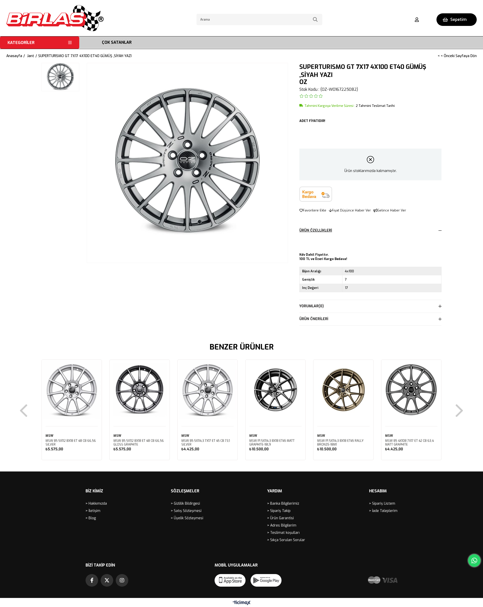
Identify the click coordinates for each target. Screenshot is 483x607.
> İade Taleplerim (383, 510)
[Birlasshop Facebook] (92, 580)
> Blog (91, 518)
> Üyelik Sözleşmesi (187, 518)
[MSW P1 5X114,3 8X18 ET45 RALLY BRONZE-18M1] (343, 390)
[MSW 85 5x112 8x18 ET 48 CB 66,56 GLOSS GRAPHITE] (140, 390)
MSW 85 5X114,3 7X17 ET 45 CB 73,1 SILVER (205, 443)
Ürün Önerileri (313, 319)
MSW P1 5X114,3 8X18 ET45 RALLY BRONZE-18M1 (340, 443)
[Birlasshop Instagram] (122, 580)
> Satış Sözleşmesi (186, 510)
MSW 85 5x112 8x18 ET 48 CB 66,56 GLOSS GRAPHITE (138, 443)
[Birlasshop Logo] (55, 18)
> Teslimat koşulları (283, 532)
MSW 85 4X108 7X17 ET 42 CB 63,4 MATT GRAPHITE (409, 443)
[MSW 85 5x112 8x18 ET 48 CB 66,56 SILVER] (72, 390)
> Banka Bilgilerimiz (283, 503)
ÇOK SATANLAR (117, 42)
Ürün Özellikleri (315, 230)
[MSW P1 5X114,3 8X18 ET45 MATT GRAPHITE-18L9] (275, 390)
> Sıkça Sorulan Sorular (286, 540)
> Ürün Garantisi (280, 518)
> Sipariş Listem (382, 503)
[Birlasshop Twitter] (107, 580)
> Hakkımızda (96, 503)
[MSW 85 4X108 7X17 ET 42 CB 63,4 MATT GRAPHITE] (411, 390)
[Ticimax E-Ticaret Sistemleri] (242, 603)
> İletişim (93, 510)
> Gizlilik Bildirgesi (185, 503)
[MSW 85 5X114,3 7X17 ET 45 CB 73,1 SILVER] (207, 390)
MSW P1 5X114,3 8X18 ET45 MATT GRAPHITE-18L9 (272, 443)
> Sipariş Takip (279, 510)
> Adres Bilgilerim (281, 525)
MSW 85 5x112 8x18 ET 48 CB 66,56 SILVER (71, 443)
